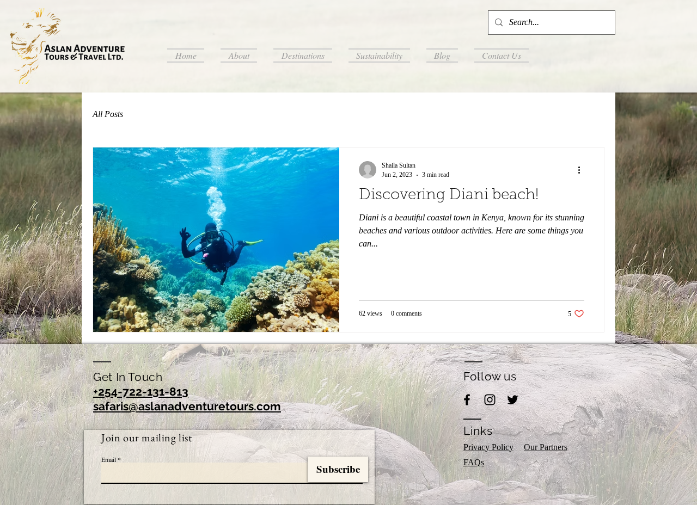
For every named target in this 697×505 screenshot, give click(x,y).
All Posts (108, 114)
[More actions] (582, 169)
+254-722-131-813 (140, 391)
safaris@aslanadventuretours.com (187, 406)
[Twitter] (512, 399)
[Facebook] (467, 399)
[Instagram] (489, 399)
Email (108, 459)
